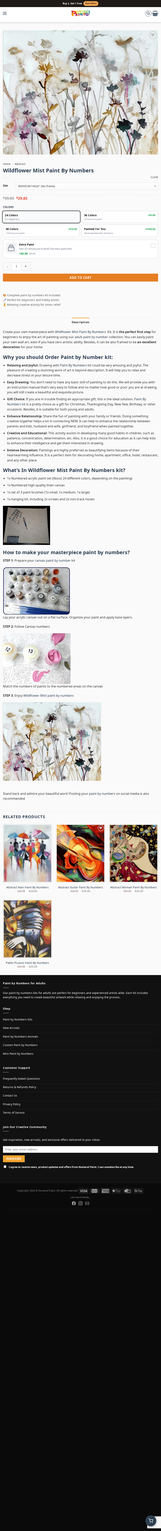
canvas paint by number (53, 560)
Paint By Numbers (73, 365)
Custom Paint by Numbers (20, 1045)
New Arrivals (11, 1028)
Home (7, 164)
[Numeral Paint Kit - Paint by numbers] (80, 13)
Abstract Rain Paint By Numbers (27, 887)
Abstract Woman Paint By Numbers (133, 887)
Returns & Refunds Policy (19, 1087)
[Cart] (155, 13)
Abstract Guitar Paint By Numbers (80, 887)
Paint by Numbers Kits (17, 1019)
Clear (154, 177)
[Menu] (6, 13)
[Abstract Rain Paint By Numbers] (27, 853)
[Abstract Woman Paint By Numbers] (133, 853)
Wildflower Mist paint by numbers (48, 695)
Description (80, 322)
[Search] (148, 13)
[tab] (80, 322)
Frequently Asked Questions (21, 1078)
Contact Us (10, 1095)
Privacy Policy (11, 1104)
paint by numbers (105, 552)
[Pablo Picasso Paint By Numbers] (27, 929)
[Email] (87, 1203)
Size (5, 185)
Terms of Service (14, 1112)
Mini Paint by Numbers (18, 1053)
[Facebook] (74, 1203)
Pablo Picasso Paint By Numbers (27, 963)
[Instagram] (80, 1203)
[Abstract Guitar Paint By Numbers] (80, 853)
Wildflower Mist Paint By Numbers (81, 332)
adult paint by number (91, 337)
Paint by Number (82, 357)
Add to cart (80, 277)
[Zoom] (8, 150)
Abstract (20, 164)
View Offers (91, 3)
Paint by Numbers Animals (20, 1036)
